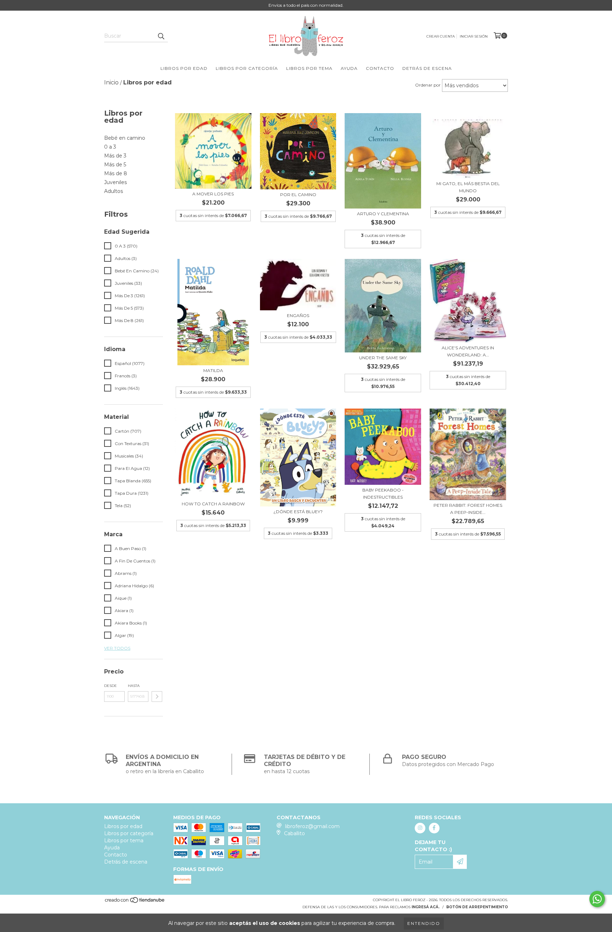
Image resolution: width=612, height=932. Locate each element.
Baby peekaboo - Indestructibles (383, 493)
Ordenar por (428, 85)
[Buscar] (161, 35)
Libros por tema (309, 68)
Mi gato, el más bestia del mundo (468, 187)
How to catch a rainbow (213, 503)
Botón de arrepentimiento (477, 907)
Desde (110, 685)
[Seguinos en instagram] (420, 828)
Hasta (134, 685)
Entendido (423, 923)
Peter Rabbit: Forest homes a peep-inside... (468, 509)
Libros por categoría (247, 68)
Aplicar (157, 696)
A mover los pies (213, 193)
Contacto (380, 68)
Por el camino (298, 194)
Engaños (298, 315)
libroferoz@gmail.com (312, 826)
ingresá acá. (426, 907)
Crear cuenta (440, 36)
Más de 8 (115, 173)
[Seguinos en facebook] (434, 828)
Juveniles (115, 182)
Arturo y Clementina (383, 213)
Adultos (113, 191)
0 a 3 (110, 147)
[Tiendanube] (135, 902)
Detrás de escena (427, 68)
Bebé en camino (124, 138)
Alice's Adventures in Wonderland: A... (468, 351)
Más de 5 (115, 164)
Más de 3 (115, 155)
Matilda (213, 370)
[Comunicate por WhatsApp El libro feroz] (597, 899)
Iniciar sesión (474, 36)
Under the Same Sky (383, 357)
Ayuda (349, 68)
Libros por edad (184, 68)
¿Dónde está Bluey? (298, 511)
